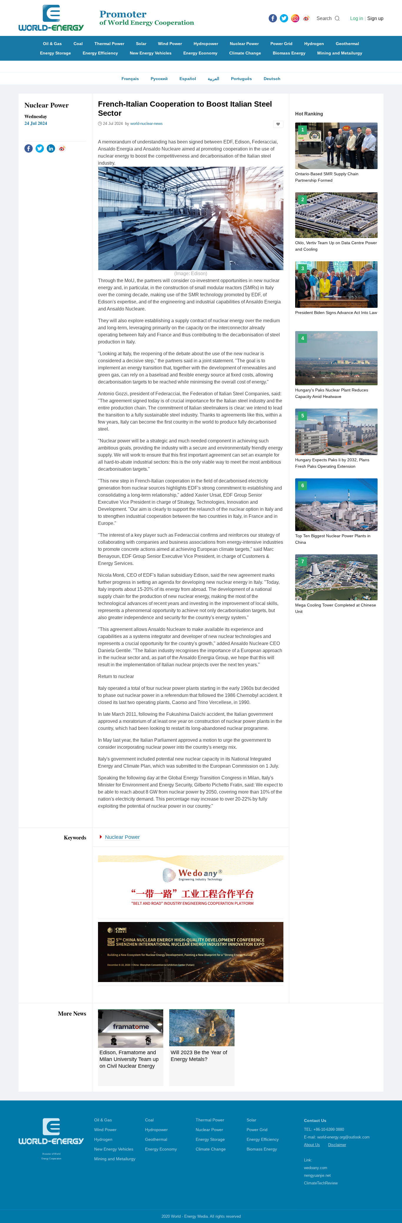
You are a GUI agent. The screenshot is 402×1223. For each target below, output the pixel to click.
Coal (78, 43)
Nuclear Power (244, 43)
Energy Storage (55, 53)
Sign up (375, 18)
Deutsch (272, 78)
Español (188, 78)
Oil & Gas (52, 43)
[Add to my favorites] (278, 124)
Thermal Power (109, 43)
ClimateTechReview (321, 1183)
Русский (159, 78)
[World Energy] (106, 18)
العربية (213, 78)
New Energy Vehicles (151, 53)
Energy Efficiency (100, 53)
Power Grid (281, 43)
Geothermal (347, 43)
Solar (141, 43)
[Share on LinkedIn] (51, 148)
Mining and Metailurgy (339, 53)
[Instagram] (295, 18)
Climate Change (245, 53)
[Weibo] (306, 18)
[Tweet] (284, 18)
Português (241, 78)
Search (324, 18)
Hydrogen (314, 43)
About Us (312, 1145)
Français (130, 78)
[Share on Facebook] (28, 148)
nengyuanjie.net (317, 1175)
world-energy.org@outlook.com (343, 1137)
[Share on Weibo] (62, 148)
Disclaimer (337, 1145)
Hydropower (206, 43)
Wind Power (170, 43)
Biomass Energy (289, 53)
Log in (356, 18)
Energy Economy (200, 53)
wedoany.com (315, 1168)
